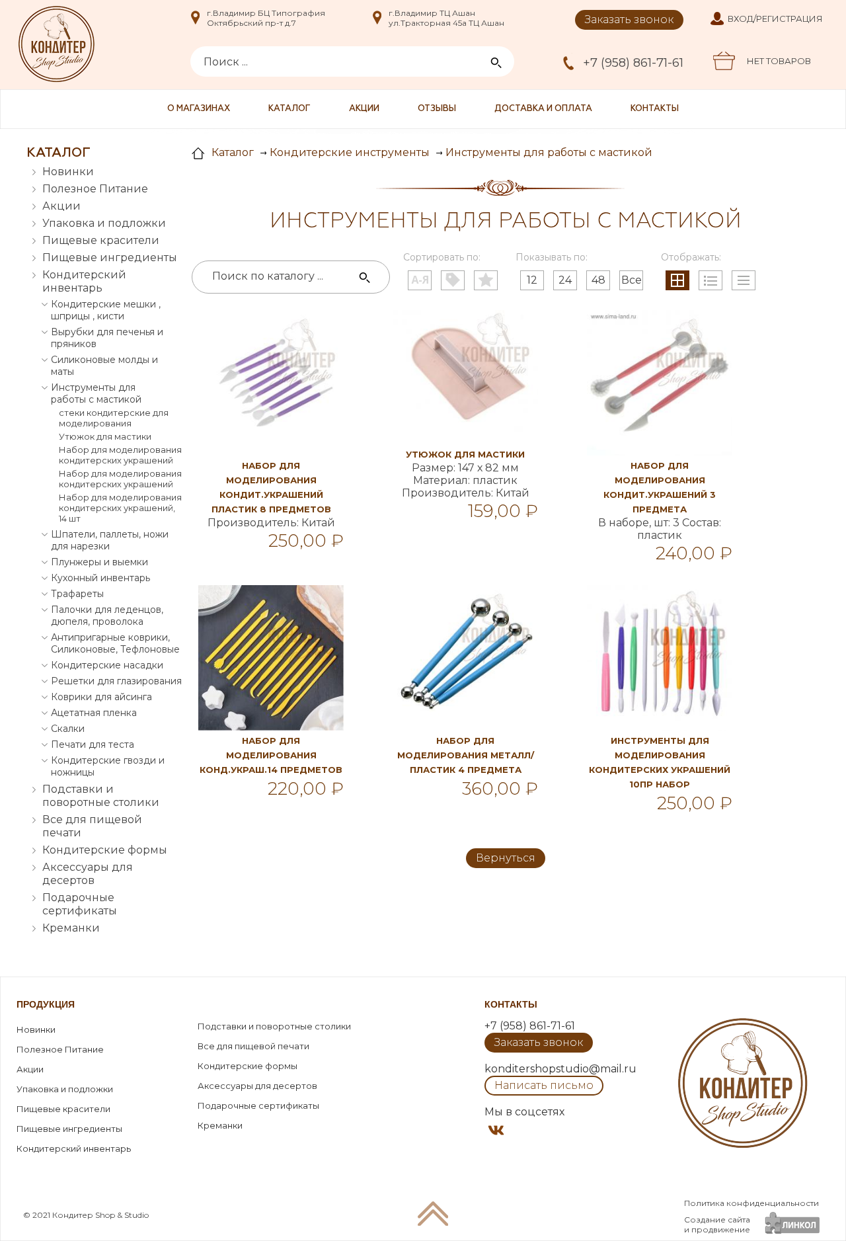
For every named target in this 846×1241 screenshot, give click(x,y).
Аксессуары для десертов (87, 874)
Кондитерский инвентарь (84, 281)
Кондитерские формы (104, 850)
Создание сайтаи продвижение (717, 1224)
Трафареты (77, 594)
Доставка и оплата (543, 108)
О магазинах (198, 108)
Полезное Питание (95, 188)
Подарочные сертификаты (79, 904)
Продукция (46, 1004)
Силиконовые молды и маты (104, 366)
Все (631, 280)
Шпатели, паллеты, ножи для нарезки (110, 540)
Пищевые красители (100, 240)
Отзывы (437, 108)
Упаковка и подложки (104, 223)
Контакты (655, 108)
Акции (364, 108)
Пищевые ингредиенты (109, 257)
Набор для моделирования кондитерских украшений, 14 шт (120, 508)
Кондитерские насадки (107, 665)
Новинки (68, 171)
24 (565, 280)
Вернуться (505, 858)
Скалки (68, 729)
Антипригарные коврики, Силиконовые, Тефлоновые (115, 643)
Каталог (289, 108)
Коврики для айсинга (101, 697)
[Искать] (364, 277)
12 (532, 280)
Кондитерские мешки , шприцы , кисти (106, 310)
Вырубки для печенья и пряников (107, 338)
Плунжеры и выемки (99, 562)
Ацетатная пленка (94, 713)
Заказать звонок (629, 19)
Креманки (71, 928)
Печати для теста (92, 744)
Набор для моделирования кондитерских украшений (120, 454)
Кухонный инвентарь (100, 578)
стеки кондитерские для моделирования (114, 417)
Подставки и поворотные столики (100, 796)
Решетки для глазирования (116, 681)
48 (598, 280)
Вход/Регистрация (775, 18)
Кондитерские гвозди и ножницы (108, 766)
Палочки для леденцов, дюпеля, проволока (107, 615)
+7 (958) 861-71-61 (633, 63)
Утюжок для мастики (105, 436)
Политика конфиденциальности (751, 1203)
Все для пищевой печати (92, 826)
